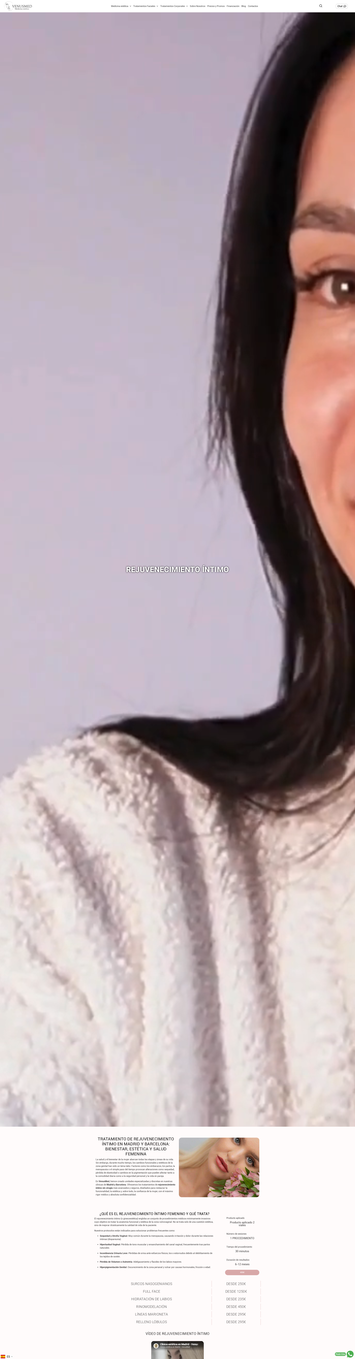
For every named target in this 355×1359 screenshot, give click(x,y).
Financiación (233, 6)
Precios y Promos (216, 6)
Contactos (253, 6)
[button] (321, 6)
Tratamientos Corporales (172, 6)
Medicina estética (119, 6)
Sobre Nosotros (197, 6)
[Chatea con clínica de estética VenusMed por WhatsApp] (350, 1354)
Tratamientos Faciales (144, 6)
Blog (243, 6)
